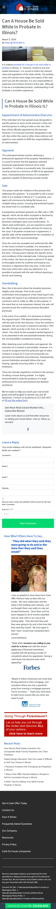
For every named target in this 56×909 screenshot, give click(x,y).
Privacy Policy (9, 844)
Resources (7, 837)
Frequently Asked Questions (17, 823)
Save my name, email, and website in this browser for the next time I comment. (26, 503)
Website (5, 488)
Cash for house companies (16, 851)
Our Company (9, 830)
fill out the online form (16, 400)
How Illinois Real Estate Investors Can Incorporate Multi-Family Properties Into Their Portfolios (26, 751)
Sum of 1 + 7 (7, 509)
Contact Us (8, 810)
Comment (6, 455)
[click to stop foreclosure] (26, 724)
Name (5, 466)
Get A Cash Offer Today (14, 803)
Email (5, 477)
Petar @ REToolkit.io (15, 42)
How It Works (9, 817)
